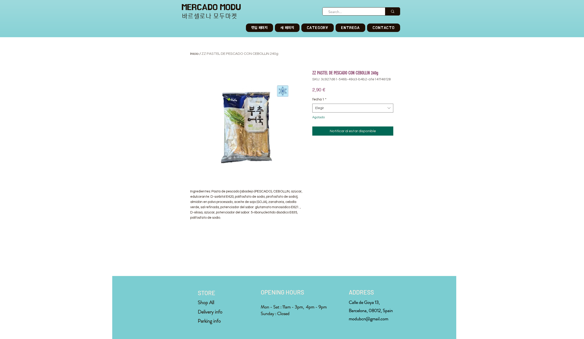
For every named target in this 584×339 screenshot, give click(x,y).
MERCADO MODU (211, 7)
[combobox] (352, 108)
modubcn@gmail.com (368, 318)
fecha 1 (319, 99)
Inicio (194, 53)
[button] (317, 28)
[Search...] (392, 11)
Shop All (206, 302)
